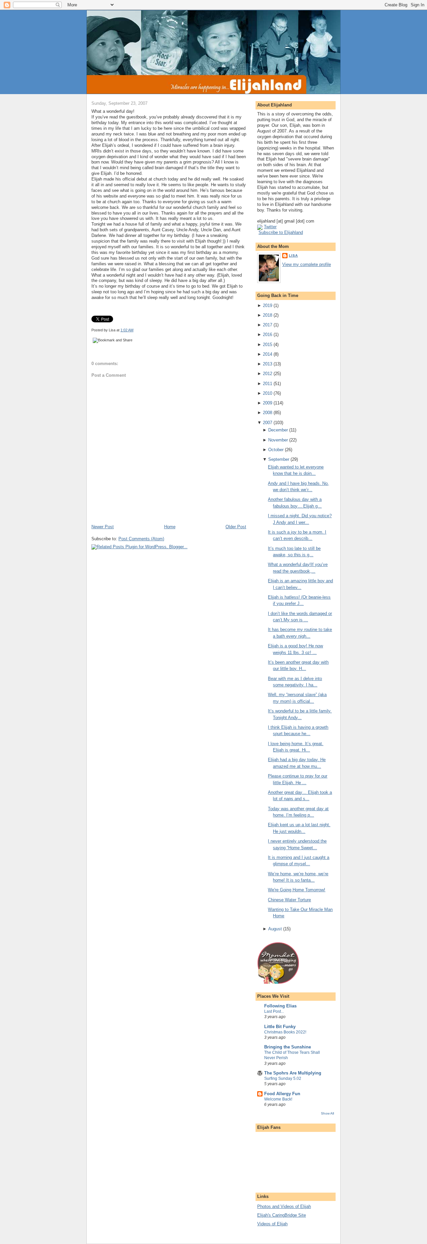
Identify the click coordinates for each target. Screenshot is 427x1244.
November (278, 439)
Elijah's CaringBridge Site (281, 1215)
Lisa (293, 255)
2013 (267, 363)
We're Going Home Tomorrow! (296, 889)
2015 (267, 344)
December (278, 429)
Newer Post (102, 526)
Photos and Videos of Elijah (284, 1206)
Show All (327, 1113)
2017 (267, 324)
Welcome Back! (278, 1099)
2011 (267, 383)
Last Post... (274, 1011)
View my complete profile (306, 264)
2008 (267, 412)
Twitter (270, 226)
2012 (267, 373)
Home (169, 526)
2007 (267, 422)
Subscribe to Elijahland (281, 232)
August (275, 928)
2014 (267, 354)
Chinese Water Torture (289, 899)
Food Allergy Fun (282, 1093)
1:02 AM (126, 330)
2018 (267, 315)
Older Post (236, 526)
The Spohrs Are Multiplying (292, 1072)
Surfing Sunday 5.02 (282, 1078)
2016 (267, 334)
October (276, 449)
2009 (267, 402)
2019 (267, 305)
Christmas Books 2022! (285, 1032)
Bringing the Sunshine (287, 1046)
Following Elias (280, 1005)
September (278, 459)
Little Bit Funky (280, 1026)
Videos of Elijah (272, 1223)
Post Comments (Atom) (141, 538)
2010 (267, 393)
